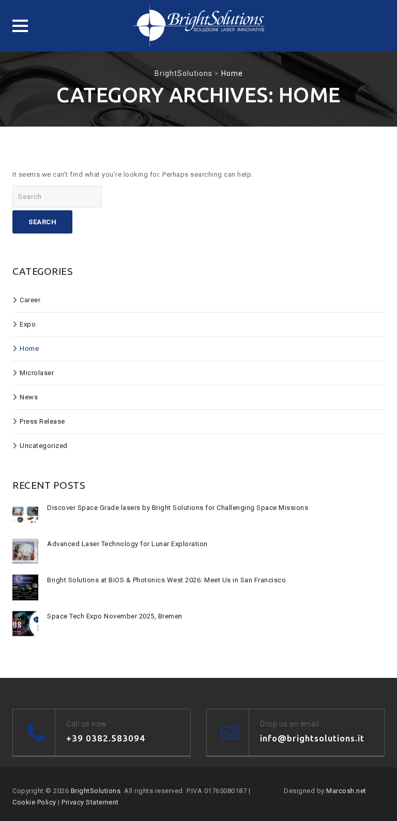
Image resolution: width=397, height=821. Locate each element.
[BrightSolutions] (198, 26)
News (29, 397)
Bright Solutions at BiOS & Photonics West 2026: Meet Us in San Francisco (166, 580)
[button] (20, 26)
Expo (28, 324)
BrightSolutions (96, 791)
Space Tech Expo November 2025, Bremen (114, 616)
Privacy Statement (90, 802)
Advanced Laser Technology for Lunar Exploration (127, 544)
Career (30, 300)
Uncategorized (44, 446)
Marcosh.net (346, 791)
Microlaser (37, 373)
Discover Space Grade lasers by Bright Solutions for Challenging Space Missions (177, 508)
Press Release (42, 421)
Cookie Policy (34, 802)
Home (29, 348)
